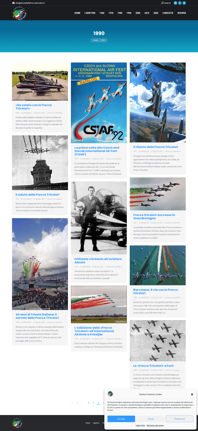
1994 (76, 267)
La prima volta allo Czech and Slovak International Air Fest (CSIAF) (97, 151)
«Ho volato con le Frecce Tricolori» (34, 106)
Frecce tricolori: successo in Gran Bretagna (154, 216)
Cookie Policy (140, 425)
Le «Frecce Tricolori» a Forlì (153, 366)
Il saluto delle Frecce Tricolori (37, 195)
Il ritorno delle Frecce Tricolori (155, 147)
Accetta (121, 419)
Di (26, 113)
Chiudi (151, 419)
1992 (17, 113)
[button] (192, 394)
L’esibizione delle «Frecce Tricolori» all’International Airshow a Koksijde (94, 331)
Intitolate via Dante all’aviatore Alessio (98, 260)
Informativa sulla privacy (155, 425)
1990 (76, 339)
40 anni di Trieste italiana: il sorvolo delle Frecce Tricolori (37, 316)
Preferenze (179, 419)
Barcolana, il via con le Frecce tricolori (155, 291)
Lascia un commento (54, 113)
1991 (135, 151)
